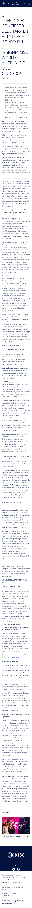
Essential (6, 893)
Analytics (14, 893)
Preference (6, 895)
